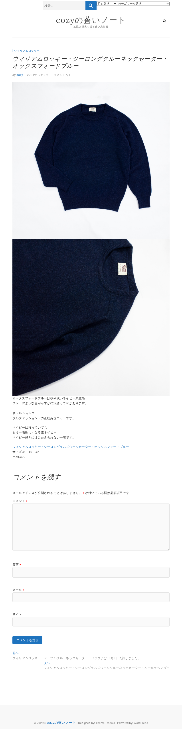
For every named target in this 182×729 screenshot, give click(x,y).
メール (18, 590)
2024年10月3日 (37, 74)
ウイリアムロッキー (27, 50)
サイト (17, 614)
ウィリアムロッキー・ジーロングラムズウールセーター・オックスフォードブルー (70, 447)
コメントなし (62, 74)
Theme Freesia (105, 723)
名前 (16, 564)
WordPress (141, 723)
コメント (20, 501)
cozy (19, 74)
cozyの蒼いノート (91, 20)
